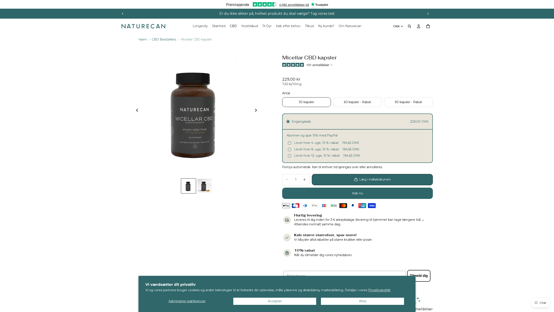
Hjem (142, 39)
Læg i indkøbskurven (375, 179)
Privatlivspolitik (379, 290)
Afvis (362, 301)
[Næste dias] (428, 13)
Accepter (275, 301)
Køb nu (357, 193)
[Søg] (409, 26)
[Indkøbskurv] (428, 26)
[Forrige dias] (122, 13)
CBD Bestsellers (164, 39)
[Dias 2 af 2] (204, 186)
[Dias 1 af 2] (188, 186)
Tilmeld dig (419, 276)
